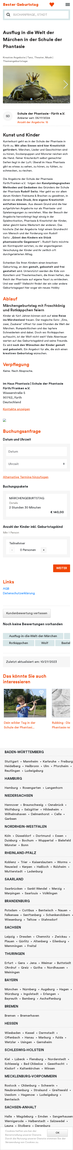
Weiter (61, 568)
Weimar (46, 963)
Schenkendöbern (58, 915)
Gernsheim (44, 1042)
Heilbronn (32, 766)
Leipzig (10, 936)
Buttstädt (64, 963)
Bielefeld (64, 840)
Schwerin (47, 1085)
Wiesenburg (13, 919)
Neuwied (11, 866)
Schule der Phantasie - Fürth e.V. (41, 113)
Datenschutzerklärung (19, 593)
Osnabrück (55, 804)
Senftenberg (32, 915)
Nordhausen (56, 967)
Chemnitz (43, 936)
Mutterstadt (14, 871)
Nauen (62, 910)
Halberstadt (36, 1121)
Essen (59, 835)
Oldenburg (28, 1085)
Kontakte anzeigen (16, 409)
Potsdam (11, 910)
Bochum (28, 840)
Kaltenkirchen (30, 1068)
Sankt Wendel (37, 888)
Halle (8, 1116)
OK (57, 1133)
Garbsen (11, 818)
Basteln (67, 643)
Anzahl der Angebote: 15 (32, 122)
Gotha (37, 967)
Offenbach (12, 1037)
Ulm (46, 766)
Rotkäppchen (18, 643)
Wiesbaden (13, 1032)
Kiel (7, 1059)
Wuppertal (46, 840)
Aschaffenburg (50, 998)
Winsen (49, 1068)
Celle (58, 814)
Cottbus (28, 910)
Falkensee (11, 915)
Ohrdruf (10, 967)
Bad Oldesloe (33, 1063)
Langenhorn (54, 787)
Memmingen (14, 946)
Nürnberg (29, 989)
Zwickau (61, 936)
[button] (31, 99)
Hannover (11, 804)
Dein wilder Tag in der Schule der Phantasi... (19, 725)
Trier (24, 862)
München (11, 989)
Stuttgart (11, 761)
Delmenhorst (40, 814)
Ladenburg (35, 871)
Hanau (29, 1037)
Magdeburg (25, 1116)
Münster (11, 845)
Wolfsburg (12, 809)
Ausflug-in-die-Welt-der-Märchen (33, 636)
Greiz (25, 967)
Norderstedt (57, 1059)
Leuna (9, 1125)
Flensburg (36, 1059)
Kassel (29, 1032)
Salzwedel (57, 1121)
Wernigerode (14, 1121)
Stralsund (40, 1090)
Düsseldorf (23, 835)
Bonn (24, 845)
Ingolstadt (31, 994)
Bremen (10, 1015)
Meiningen (12, 972)
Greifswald (60, 1090)
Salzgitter (31, 809)
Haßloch (43, 866)
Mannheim (30, 761)
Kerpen (27, 866)
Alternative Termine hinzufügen (25, 477)
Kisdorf (10, 1068)
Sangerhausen (63, 1116)
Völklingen (49, 893)
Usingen (26, 1042)
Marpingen (12, 893)
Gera (21, 963)
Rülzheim (59, 866)
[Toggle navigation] (66, 5)
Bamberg (28, 998)
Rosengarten (32, 787)
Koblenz (10, 862)
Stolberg (24, 1125)
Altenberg (40, 941)
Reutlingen (12, 770)
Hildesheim (51, 809)
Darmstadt (47, 1032)
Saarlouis (31, 893)
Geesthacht (55, 1063)
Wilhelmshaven (15, 814)
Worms (62, 862)
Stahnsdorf (49, 919)
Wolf (44, 643)
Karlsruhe (49, 761)
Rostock (10, 1085)
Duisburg (11, 840)
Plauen (9, 941)
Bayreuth (11, 998)
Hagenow (28, 1094)
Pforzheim (61, 766)
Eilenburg (59, 941)
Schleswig (12, 1063)
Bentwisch (46, 910)
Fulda (59, 1037)
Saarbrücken (14, 888)
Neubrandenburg (17, 1090)
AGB (6, 588)
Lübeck (20, 1059)
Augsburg (48, 989)
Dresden (25, 936)
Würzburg (12, 994)
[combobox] (40, 14)
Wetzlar (10, 1042)
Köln (8, 835)
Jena (33, 963)
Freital (31, 946)
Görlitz (24, 941)
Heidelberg (12, 766)
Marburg (45, 1037)
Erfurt (9, 963)
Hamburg (11, 787)
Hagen (64, 989)
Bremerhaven (29, 1015)
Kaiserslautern (42, 862)
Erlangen (49, 994)
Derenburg (42, 1125)
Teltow (31, 919)
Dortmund (43, 835)
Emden (43, 1116)
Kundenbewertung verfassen (26, 613)
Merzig (57, 888)
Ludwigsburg (34, 770)
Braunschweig (33, 804)
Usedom (10, 1094)
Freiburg (67, 761)
